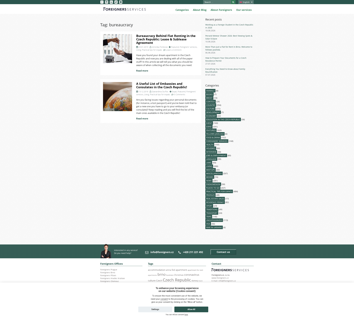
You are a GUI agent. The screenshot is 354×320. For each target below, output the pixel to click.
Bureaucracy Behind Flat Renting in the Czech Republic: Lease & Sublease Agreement (166, 39)
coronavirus (191, 275)
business (169, 275)
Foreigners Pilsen (108, 275)
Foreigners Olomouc (109, 281)
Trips (208, 216)
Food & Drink (213, 137)
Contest (210, 101)
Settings (155, 309)
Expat (174, 91)
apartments (152, 275)
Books (209, 94)
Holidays (210, 148)
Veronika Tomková (159, 47)
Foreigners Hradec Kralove (112, 278)
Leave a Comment (174, 50)
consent (164, 299)
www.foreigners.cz (220, 278)
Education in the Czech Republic (223, 119)
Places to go (213, 187)
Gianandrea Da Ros (160, 91)
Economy (211, 116)
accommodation (156, 269)
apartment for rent (195, 270)
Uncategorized (214, 220)
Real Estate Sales (215, 198)
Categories (182, 9)
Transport (211, 213)
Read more (142, 70)
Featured (175, 47)
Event (209, 123)
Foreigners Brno (107, 272)
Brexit (209, 98)
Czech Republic (177, 280)
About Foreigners (221, 9)
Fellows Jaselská (215, 134)
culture (152, 280)
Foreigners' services (188, 47)
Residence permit (215, 202)
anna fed (170, 269)
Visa (208, 223)
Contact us (223, 252)
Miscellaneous (214, 173)
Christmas (178, 275)
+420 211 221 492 (193, 252)
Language (211, 159)
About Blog (199, 9)
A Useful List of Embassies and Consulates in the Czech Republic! (161, 85)
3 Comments (179, 94)
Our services (244, 9)
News (209, 180)
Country (210, 105)
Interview (211, 152)
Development (213, 112)
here (186, 315)
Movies (209, 177)
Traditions (212, 209)
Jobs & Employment (216, 155)
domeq (195, 280)
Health (209, 144)
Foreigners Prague (108, 269)
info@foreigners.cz (162, 252)
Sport (209, 205)
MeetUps (210, 170)
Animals (210, 90)
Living (138, 50)
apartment (181, 269)
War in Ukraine (214, 227)
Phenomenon (213, 184)
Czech (159, 280)
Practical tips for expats (152, 50)
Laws (208, 162)
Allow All (191, 309)
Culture (210, 108)
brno (162, 274)
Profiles (210, 195)
